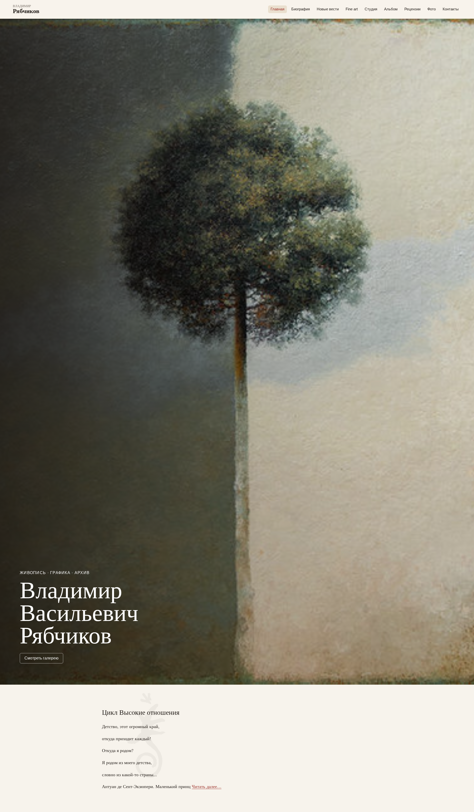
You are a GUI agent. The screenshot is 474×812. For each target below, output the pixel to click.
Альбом (390, 9)
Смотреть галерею (41, 658)
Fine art (352, 9)
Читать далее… (206, 786)
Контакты (451, 9)
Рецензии (412, 9)
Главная (277, 9)
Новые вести (328, 9)
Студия (371, 9)
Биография (300, 9)
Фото (431, 9)
